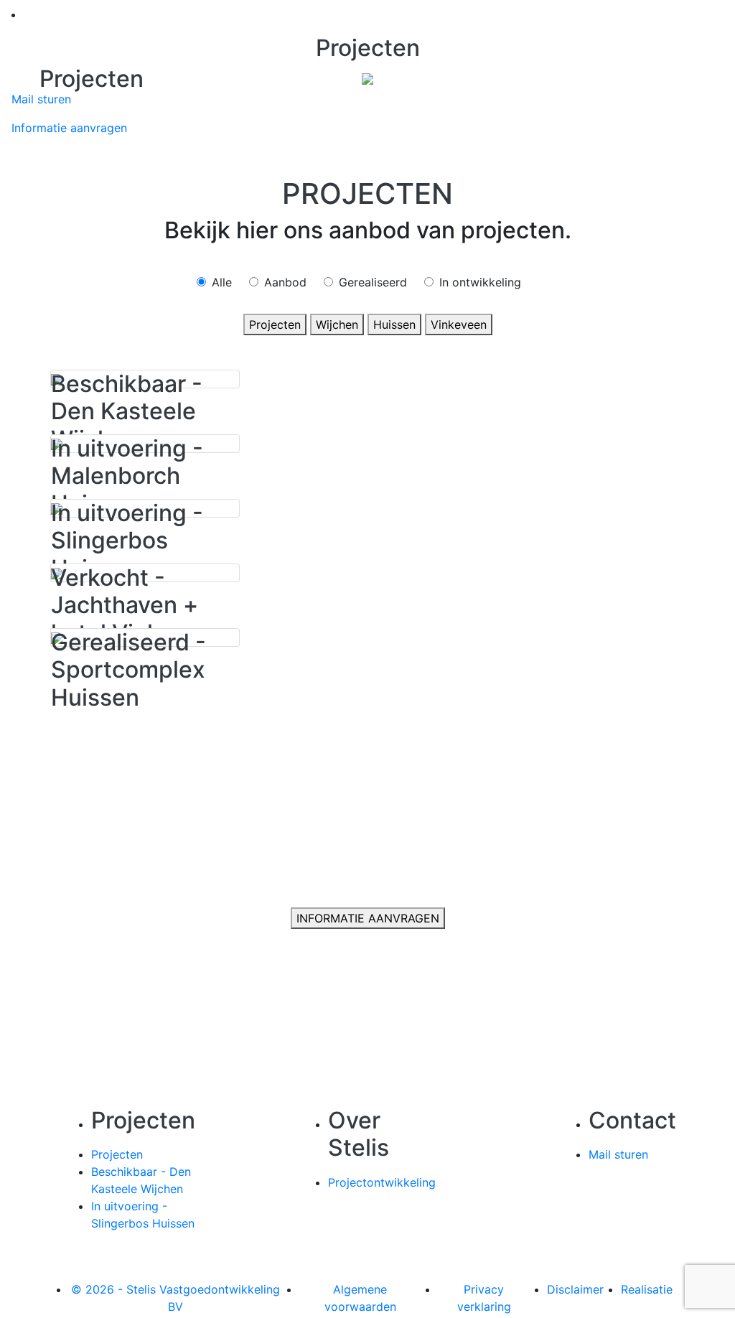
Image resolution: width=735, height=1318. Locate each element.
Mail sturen (41, 99)
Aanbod (285, 282)
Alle (222, 282)
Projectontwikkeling (382, 1182)
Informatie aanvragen (69, 128)
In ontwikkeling (480, 282)
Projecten (275, 324)
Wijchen (337, 324)
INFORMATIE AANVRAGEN (367, 918)
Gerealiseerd (373, 282)
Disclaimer (575, 1289)
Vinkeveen (459, 324)
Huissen (394, 324)
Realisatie (647, 1289)
